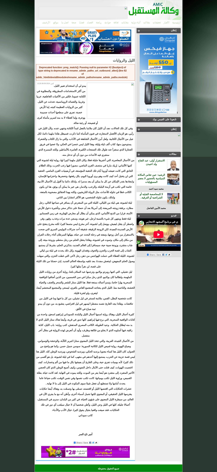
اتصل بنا (65, 23)
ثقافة (116, 23)
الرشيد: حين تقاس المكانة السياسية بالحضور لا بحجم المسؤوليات (151, 178)
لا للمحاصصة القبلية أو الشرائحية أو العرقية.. (151, 196)
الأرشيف (46, 23)
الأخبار (166, 23)
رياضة (99, 23)
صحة (74, 23)
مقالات (146, 23)
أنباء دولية (135, 23)
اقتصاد (90, 23)
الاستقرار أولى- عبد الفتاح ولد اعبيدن (151, 162)
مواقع (55, 23)
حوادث (108, 23)
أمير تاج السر (85, 434)
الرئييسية (176, 23)
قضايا (81, 23)
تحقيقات (157, 23)
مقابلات (124, 23)
